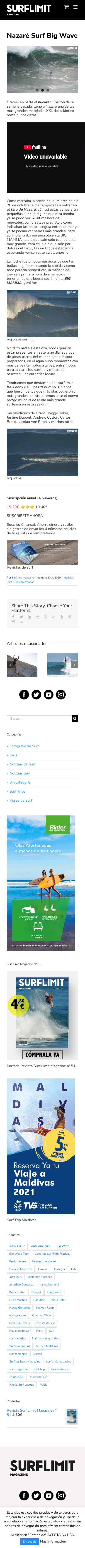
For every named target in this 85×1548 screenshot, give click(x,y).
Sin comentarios (24, 582)
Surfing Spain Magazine (24, 1362)
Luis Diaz (39, 1300)
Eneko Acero (17, 1261)
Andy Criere (17, 1246)
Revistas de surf (19, 1331)
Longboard (54, 1292)
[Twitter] (36, 694)
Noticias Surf (20, 773)
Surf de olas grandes (45, 1338)
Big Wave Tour (19, 1254)
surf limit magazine (58, 1362)
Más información (53, 1541)
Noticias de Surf (22, 764)
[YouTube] (48, 694)
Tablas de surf (60, 1369)
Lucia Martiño (18, 1300)
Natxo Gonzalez (19, 1308)
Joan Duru (15, 1277)
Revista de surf (45, 1323)
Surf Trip (39, 1369)
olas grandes (17, 1315)
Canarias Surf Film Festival (52, 1254)
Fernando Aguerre (44, 1261)
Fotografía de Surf (24, 746)
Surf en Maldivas (47, 1346)
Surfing (37, 1354)
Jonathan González (21, 1285)
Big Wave (62, 1246)
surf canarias (17, 1338)
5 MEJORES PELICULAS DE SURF (22, 653)
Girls (13, 755)
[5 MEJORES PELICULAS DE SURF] (22, 665)
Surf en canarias (19, 1346)
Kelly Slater (17, 1292)
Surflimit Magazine (23, 577)
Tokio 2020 (16, 1377)
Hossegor (59, 1269)
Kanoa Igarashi (49, 1285)
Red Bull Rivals (19, 1323)
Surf (51, 1331)
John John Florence (40, 1277)
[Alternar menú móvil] (75, 7)
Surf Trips (17, 791)
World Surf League (21, 1385)
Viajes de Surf (21, 800)
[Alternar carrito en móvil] (66, 7)
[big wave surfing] (42, 69)
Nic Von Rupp (45, 1308)
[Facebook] (24, 694)
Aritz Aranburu (41, 1246)
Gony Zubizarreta (20, 1269)
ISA (73, 1269)
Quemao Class (41, 1315)
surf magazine (18, 1369)
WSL (43, 1385)
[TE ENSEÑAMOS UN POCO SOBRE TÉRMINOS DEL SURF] (62, 665)
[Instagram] (61, 694)
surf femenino (18, 1354)
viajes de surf (38, 1377)
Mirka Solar (58, 1300)
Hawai (42, 1269)
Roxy (39, 1331)
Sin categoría (20, 782)
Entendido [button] (29, 1542)
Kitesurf (36, 1292)
